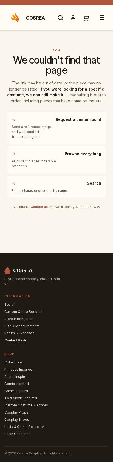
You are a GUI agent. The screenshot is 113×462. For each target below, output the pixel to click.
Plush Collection (17, 434)
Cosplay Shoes (16, 419)
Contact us (39, 207)
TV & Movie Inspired (20, 398)
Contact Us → (15, 340)
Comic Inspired (16, 384)
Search (10, 304)
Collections (13, 362)
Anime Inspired (16, 376)
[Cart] (85, 17)
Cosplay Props (16, 412)
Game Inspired (16, 391)
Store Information (18, 319)
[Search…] (60, 17)
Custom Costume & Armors (26, 405)
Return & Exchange (19, 333)
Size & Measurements (22, 326)
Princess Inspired (18, 369)
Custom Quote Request (23, 312)
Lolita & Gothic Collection (24, 427)
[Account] (72, 17)
